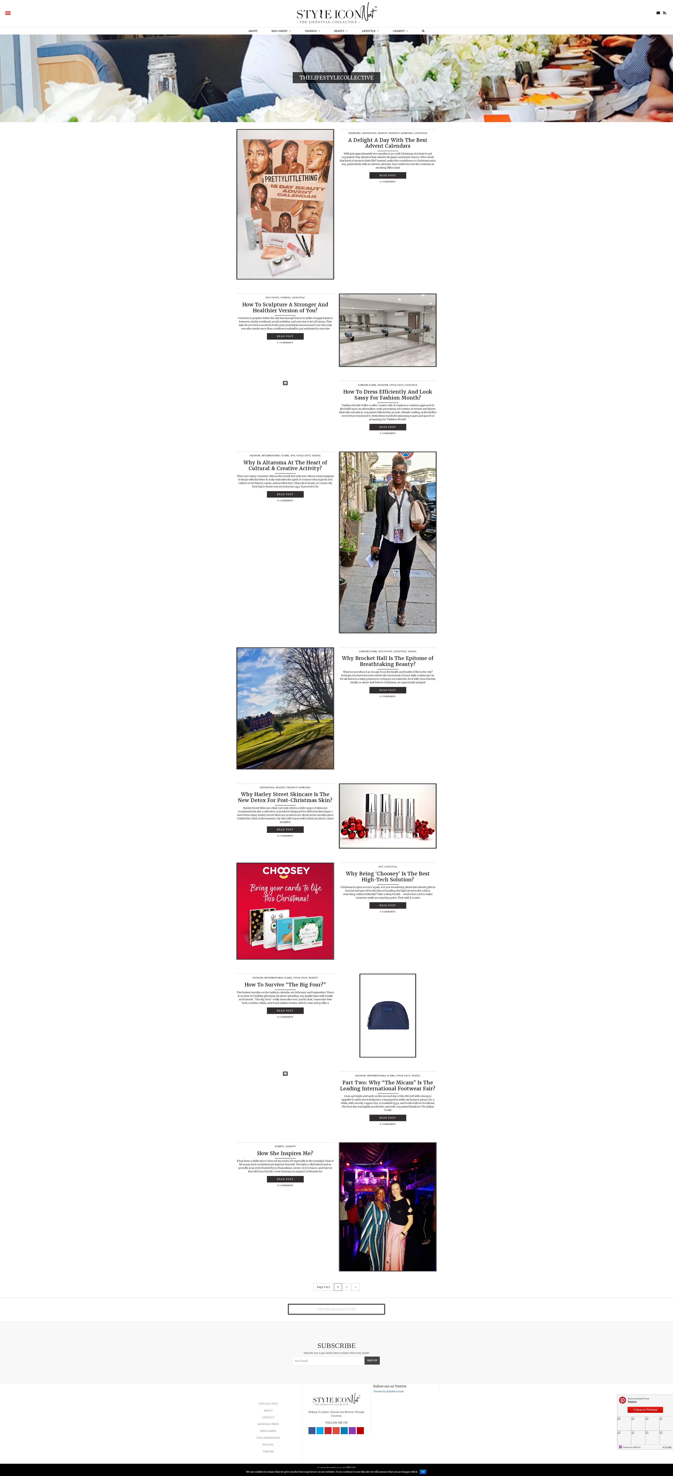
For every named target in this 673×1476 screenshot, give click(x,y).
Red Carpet (279, 31)
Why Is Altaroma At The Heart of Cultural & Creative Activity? (285, 465)
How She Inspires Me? (285, 1153)
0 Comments (388, 181)
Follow (268, 1444)
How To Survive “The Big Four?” (285, 985)
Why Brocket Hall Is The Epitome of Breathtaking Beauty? (388, 661)
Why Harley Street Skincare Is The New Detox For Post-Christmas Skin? (285, 797)
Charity (399, 31)
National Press (268, 1424)
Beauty (339, 31)
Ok (423, 1472)
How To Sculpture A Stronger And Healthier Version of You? (285, 307)
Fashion (311, 31)
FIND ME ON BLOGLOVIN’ (336, 1309)
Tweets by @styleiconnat (388, 1391)
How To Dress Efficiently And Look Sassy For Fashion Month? (387, 395)
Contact (268, 1417)
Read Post (387, 175)
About (253, 31)
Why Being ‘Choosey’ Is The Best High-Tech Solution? (388, 877)
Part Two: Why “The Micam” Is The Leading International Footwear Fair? (387, 1085)
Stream (268, 1451)
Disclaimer (268, 1431)
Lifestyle (368, 31)
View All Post (268, 1403)
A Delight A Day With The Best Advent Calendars (387, 143)
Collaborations (268, 1437)
